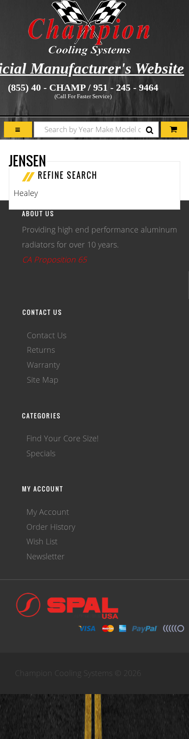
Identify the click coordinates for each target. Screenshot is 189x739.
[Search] (150, 130)
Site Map (42, 379)
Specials (40, 453)
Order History (50, 526)
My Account (47, 511)
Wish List (42, 541)
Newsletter (45, 556)
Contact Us (46, 335)
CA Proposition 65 (54, 259)
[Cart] (18, 130)
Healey (26, 193)
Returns (41, 349)
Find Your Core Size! (62, 438)
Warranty (43, 364)
